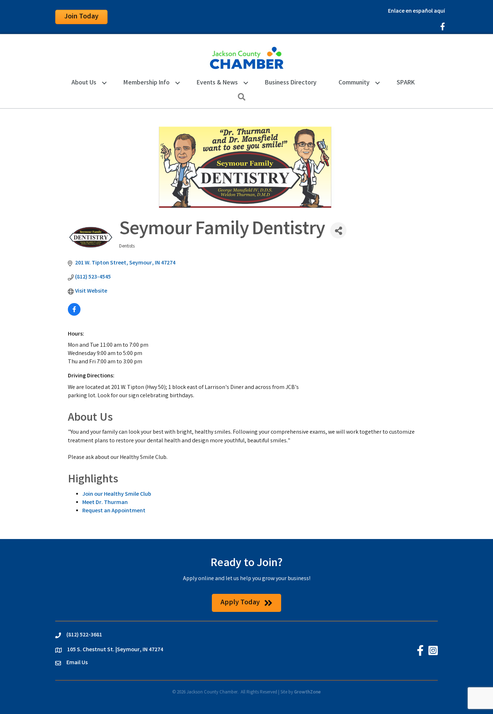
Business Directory (291, 83)
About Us (83, 83)
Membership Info (146, 83)
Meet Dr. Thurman (105, 503)
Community (354, 83)
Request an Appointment (113, 511)
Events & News (217, 83)
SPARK (406, 83)
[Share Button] (338, 230)
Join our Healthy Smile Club (116, 494)
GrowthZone (307, 692)
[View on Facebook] (74, 314)
